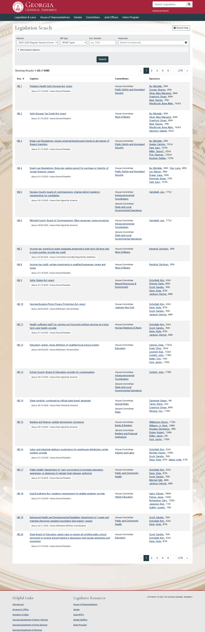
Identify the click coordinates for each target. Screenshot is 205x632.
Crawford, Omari (158, 96)
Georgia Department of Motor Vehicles (30, 620)
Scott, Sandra (156, 287)
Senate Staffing (80, 620)
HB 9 (19, 280)
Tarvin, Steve (156, 404)
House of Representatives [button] (55, 17)
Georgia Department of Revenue (27, 630)
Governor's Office (20, 609)
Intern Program (130, 17)
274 (180, 558)
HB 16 (20, 449)
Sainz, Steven (156, 493)
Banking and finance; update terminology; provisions (57, 422)
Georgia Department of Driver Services (29, 625)
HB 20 (20, 534)
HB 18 (20, 493)
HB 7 (19, 249)
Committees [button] (93, 17)
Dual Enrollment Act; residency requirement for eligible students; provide (67, 493)
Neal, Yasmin (156, 100)
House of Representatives (85, 604)
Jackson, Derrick (158, 294)
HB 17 (20, 469)
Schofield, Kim (157, 280)
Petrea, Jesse (156, 497)
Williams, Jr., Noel (158, 425)
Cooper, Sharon (157, 89)
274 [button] (180, 70)
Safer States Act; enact (42, 280)
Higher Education (124, 497)
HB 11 (20, 324)
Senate (76, 609)
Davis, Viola (155, 290)
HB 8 (19, 264)
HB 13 (20, 372)
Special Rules (122, 404)
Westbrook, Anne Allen (161, 103)
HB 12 (20, 345)
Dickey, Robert (157, 432)
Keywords (123, 38)
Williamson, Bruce (158, 422)
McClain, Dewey (157, 453)
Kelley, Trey (155, 358)
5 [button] (168, 70)
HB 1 (19, 86)
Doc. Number (95, 38)
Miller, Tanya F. (156, 151)
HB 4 (19, 168)
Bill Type (64, 38)
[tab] (102, 49)
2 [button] (151, 70)
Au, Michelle (155, 86)
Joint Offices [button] (111, 17)
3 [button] (157, 70)
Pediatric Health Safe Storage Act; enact (51, 86)
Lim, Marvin (155, 171)
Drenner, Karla (156, 283)
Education (120, 348)
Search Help (182, 28)
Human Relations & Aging (128, 328)
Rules (118, 412)
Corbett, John (156, 355)
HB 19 (20, 517)
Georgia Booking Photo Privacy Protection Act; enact (57, 304)
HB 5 (19, 192)
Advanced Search (160, 11)
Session (20, 38)
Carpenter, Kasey (158, 400)
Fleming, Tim (156, 411)
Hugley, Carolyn (157, 144)
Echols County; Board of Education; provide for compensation (62, 372)
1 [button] (147, 70)
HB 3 (19, 141)
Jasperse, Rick (157, 504)
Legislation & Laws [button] (25, 17)
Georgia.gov (18, 604)
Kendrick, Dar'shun (159, 249)
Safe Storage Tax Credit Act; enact (48, 113)
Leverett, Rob (156, 352)
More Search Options (30, 50)
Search (102, 59)
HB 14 (20, 400)
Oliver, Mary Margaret (160, 93)
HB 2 (19, 113)
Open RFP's (78, 614)
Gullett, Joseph (157, 507)
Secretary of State (20, 614)
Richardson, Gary (158, 500)
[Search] (189, 4)
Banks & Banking (123, 425)
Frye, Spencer (156, 154)
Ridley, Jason (156, 436)
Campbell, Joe (157, 192)
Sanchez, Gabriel (158, 131)
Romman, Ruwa (157, 178)
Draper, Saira (156, 175)
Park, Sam (154, 148)
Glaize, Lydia (175, 459)
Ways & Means (122, 117)
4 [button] (162, 70)
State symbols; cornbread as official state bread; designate (60, 400)
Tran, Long (175, 168)
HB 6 (19, 220)
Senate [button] (78, 17)
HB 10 (20, 304)
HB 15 (20, 422)
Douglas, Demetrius (159, 429)
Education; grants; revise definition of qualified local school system (64, 345)
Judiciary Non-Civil (124, 307)
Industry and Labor (124, 453)
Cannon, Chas (156, 345)
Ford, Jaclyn (155, 362)
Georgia (41, 6)
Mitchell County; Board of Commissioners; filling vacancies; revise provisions (69, 220)
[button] (187, 71)
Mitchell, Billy (156, 480)
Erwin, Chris (155, 348)
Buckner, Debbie (157, 158)
